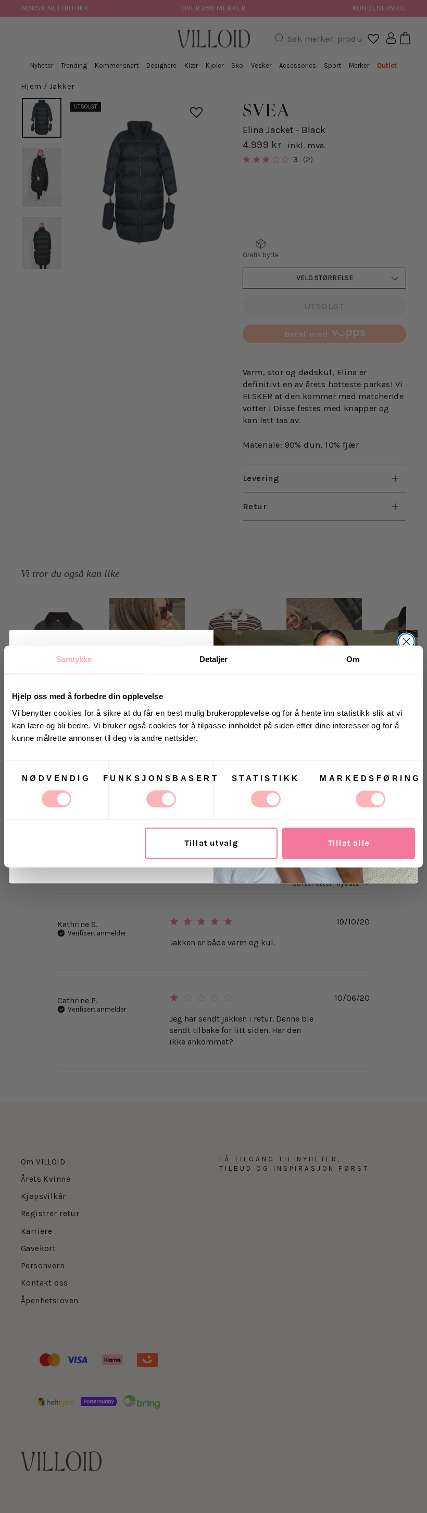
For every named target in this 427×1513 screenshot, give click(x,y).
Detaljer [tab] (213, 659)
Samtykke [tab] (74, 659)
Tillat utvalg (211, 843)
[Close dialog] (406, 641)
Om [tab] (352, 659)
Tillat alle (349, 843)
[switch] (161, 799)
